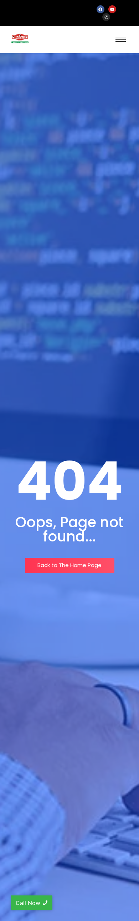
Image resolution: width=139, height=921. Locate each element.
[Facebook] (100, 9)
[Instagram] (106, 17)
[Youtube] (112, 9)
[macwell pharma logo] (20, 38)
